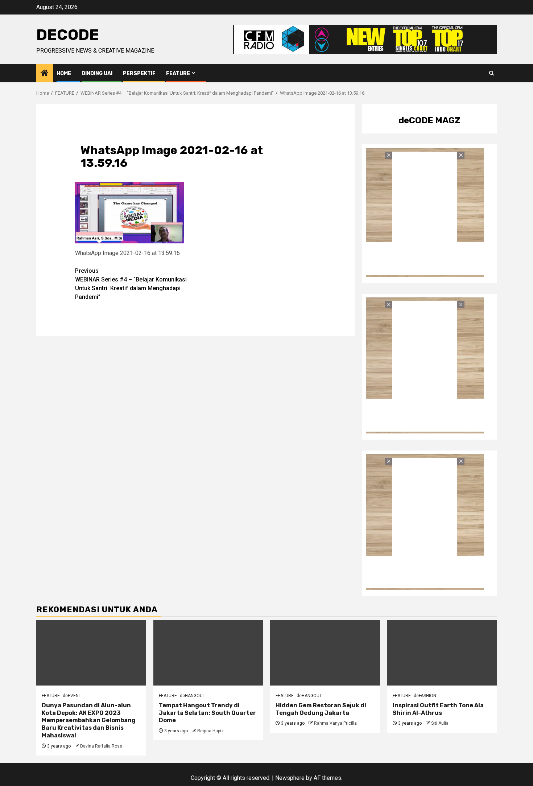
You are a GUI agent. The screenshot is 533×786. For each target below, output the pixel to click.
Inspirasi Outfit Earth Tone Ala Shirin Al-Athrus (438, 709)
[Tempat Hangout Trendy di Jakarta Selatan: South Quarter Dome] (208, 653)
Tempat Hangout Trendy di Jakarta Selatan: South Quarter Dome (207, 713)
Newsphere (290, 777)
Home (64, 73)
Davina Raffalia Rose (101, 746)
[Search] (491, 73)
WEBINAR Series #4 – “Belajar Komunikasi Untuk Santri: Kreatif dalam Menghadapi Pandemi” (131, 283)
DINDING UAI (97, 73)
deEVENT (72, 695)
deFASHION (425, 695)
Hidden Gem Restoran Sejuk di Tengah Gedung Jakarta (321, 709)
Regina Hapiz (210, 730)
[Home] (45, 74)
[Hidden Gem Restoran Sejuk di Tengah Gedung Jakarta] (325, 653)
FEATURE (178, 73)
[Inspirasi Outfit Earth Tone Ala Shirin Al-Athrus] (442, 653)
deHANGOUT (192, 695)
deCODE (67, 35)
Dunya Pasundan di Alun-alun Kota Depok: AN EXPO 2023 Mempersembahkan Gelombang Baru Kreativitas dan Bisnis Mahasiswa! (89, 720)
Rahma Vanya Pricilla (335, 723)
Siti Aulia (440, 723)
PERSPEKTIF (139, 73)
